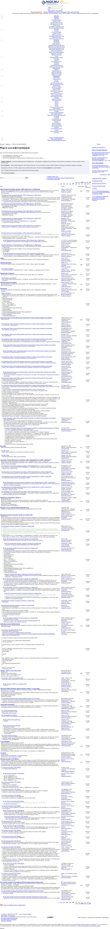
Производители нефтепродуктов (56, 46)
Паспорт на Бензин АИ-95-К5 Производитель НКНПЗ (99, 158)
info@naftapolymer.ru (66, 343)
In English (76, 12)
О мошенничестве (56, 119)
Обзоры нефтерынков (56, 125)
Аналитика (56, 64)
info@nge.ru (64, 634)
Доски (56, 101)
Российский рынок (56, 20)
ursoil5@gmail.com (66, 628)
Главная (2, 144)
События (56, 127)
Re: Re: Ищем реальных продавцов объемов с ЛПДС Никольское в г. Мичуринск (23, 240)
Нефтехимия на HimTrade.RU (56, 109)
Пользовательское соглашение (8, 919)
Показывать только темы (53, 179)
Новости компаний (56, 72)
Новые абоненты (56, 44)
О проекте (56, 116)
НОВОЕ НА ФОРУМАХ (98, 147)
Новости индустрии (56, 73)
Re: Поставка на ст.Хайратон (8, 278)
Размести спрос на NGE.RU (99, 183)
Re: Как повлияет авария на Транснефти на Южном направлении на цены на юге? (22, 890)
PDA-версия (71, 12)
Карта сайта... (4, 915)
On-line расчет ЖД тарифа (98, 186)
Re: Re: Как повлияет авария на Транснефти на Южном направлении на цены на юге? (25, 896)
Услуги (56, 105)
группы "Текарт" (27, 914)
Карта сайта (56, 12)
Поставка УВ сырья (97, 170)
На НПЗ (56, 60)
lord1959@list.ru (65, 530)
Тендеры (56, 30)
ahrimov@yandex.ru (66, 364)
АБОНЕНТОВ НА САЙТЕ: (99, 178)
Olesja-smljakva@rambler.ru (68, 771)
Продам (57, 103)
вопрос (2, 258)
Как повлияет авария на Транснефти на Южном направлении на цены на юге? (21, 882)
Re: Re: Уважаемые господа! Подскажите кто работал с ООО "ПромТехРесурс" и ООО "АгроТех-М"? (29, 482)
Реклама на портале (36, 12)
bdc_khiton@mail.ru (66, 209)
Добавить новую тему (52, 176)
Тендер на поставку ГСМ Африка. (9, 758)
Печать (98, 144)
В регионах (56, 58)
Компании (56, 40)
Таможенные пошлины (56, 65)
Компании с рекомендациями (56, 52)
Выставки (56, 81)
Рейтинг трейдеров (56, 54)
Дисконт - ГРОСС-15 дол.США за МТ (10, 670)
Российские (56, 41)
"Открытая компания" (56, 50)
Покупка (56, 29)
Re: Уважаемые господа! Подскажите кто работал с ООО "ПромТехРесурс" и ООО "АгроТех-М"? (26, 465)
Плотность (56, 92)
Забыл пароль (51, 10)
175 (88, 183)
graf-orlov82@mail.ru (66, 250)
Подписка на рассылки (56, 83)
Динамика (56, 62)
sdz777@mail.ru (65, 291)
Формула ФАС (56, 89)
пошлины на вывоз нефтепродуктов (10, 623)
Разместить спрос (56, 37)
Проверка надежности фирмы (8, 282)
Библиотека (56, 77)
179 (76, 183)
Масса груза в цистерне (57, 93)
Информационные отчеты (56, 57)
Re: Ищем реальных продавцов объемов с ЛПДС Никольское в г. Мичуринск (21, 195)
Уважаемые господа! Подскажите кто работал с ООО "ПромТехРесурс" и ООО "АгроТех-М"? (25, 460)
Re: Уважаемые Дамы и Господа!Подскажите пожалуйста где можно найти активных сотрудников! (26, 323)
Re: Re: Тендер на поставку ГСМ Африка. (13, 773)
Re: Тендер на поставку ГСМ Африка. (11, 767)
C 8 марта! (3, 752)
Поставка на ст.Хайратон (7, 273)
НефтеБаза (56, 16)
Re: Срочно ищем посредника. (9, 710)
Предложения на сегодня (56, 24)
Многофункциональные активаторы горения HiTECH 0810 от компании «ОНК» (101, 192)
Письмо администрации (56, 131)
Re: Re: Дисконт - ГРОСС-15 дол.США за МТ (14, 684)
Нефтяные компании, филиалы (56, 45)
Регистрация (59, 10)
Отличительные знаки (56, 128)
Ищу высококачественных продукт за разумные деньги (101, 153)
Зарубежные (56, 42)
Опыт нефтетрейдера (56, 113)
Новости (56, 69)
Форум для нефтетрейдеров (56, 112)
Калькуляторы (56, 85)
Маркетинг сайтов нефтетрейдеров (56, 115)
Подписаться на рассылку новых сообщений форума (60, 178)
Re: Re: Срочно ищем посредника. (12, 719)
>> (90, 183)
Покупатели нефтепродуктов (56, 36)
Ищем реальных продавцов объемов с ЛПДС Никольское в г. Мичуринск (20, 189)
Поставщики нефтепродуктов (56, 26)
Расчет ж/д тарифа (56, 87)
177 (82, 183)
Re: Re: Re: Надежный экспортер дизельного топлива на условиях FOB (22, 543)
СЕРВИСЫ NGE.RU (97, 181)
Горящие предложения (56, 22)
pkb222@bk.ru (64, 691)
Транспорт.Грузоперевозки (56, 107)
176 (85, 183)
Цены (56, 56)
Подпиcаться (103, 174)
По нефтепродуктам (56, 61)
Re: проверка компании (7, 268)
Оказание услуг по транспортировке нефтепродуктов (14, 507)
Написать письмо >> (66, 191)
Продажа (56, 18)
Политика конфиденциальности (9, 918)
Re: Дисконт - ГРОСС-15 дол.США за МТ (12, 678)
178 (79, 183)
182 (67, 183)
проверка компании (5, 262)
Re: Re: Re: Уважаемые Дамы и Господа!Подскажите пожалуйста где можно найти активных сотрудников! (31, 428)
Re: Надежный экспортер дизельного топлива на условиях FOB (17, 526)
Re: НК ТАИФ (5, 450)
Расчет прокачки (56, 88)
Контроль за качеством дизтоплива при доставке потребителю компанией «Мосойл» (100, 198)
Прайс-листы (56, 25)
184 (61, 183)
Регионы (56, 97)
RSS (109, 174)
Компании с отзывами (56, 53)
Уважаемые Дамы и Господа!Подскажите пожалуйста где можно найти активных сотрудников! (26, 317)
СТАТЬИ (94, 188)
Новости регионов (56, 75)
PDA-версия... (11, 915)
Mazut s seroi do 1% (6, 293)
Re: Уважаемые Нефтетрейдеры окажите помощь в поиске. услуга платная (20, 698)
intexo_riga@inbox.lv (66, 550)
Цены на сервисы (56, 124)
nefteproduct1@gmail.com (67, 708)
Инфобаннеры (56, 68)
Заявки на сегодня (56, 34)
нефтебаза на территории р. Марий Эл (10, 497)
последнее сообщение (98, 160)
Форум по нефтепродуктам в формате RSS (14, 905)
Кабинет (56, 17)
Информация (56, 76)
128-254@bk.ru (65, 448)
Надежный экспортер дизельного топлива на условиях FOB (16, 514)
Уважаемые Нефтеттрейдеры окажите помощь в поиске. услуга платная (20, 688)
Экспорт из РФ (56, 21)
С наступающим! (5, 741)
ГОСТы (56, 80)
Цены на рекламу (56, 123)
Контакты (45, 12)
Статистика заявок (56, 100)
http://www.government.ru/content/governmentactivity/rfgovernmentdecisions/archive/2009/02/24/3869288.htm (28, 633)
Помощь (51, 12)
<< (58, 183)
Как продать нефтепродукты (56, 28)
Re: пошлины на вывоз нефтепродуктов (11, 629)
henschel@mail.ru (65, 546)
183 (64, 183)
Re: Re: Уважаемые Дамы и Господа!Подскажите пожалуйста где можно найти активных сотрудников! (29, 345)
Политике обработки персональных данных (89, 925)
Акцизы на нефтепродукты (56, 66)
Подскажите (3, 288)
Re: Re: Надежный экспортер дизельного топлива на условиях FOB (20, 538)
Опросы (56, 129)
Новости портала (56, 70)
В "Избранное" (63, 12)
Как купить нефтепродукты (56, 38)
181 (70, 183)
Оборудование (56, 108)
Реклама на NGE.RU (6, 920)
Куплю (56, 104)
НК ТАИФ (3, 446)
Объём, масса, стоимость (56, 91)
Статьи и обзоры (56, 79)
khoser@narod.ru (65, 682)
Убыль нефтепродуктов (56, 96)
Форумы (56, 111)
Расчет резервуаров (56, 95)
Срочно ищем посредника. (7, 704)
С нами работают (56, 120)
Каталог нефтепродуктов (56, 84)
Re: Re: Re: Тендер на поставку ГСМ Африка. (16, 816)
